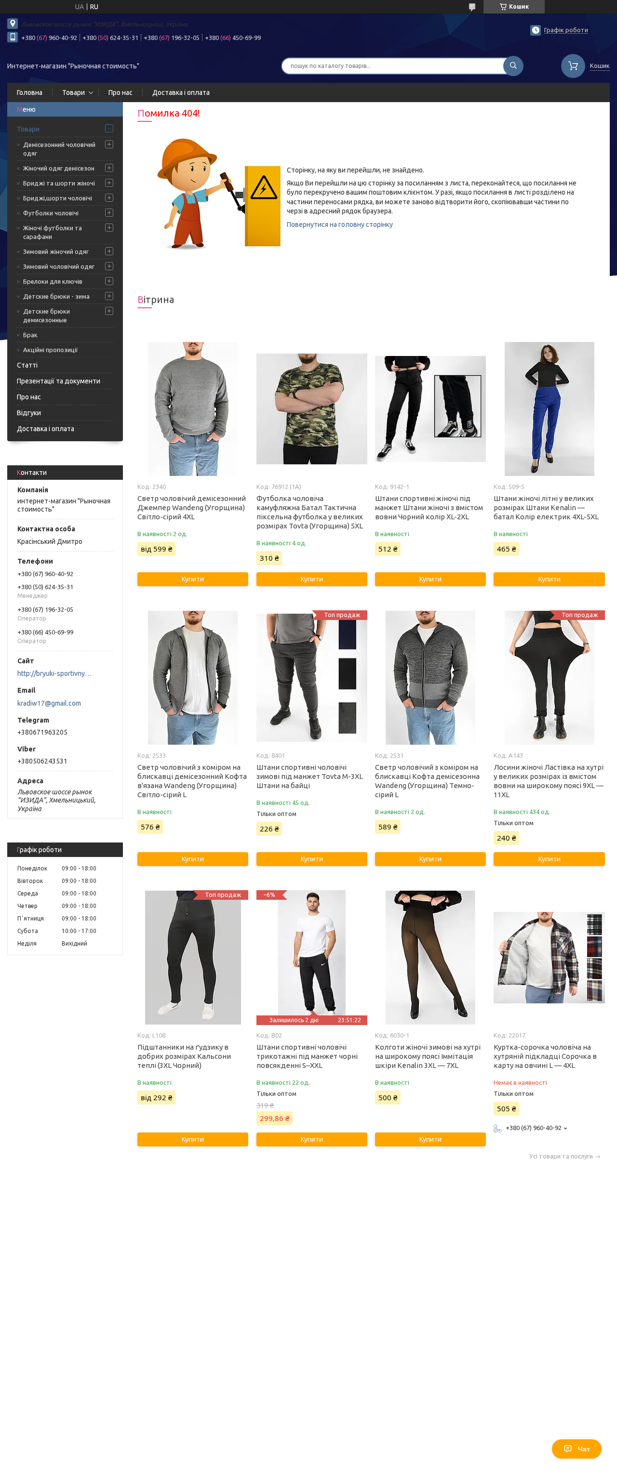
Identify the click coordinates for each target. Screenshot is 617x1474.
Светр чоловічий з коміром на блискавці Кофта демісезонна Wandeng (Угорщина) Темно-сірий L (427, 781)
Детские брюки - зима (56, 296)
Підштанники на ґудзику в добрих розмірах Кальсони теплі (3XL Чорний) (184, 1056)
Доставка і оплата (181, 92)
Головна (29, 92)
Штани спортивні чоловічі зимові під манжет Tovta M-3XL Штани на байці (309, 776)
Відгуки (29, 413)
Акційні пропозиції (50, 349)
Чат (584, 1449)
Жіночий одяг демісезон (58, 168)
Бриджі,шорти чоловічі (57, 198)
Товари (73, 92)
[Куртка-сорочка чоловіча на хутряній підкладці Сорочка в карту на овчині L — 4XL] (549, 957)
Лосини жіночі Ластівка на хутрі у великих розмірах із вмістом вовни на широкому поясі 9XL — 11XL (549, 781)
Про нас (120, 92)
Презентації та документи (58, 381)
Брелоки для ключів (52, 281)
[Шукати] (513, 66)
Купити (193, 579)
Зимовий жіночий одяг (56, 251)
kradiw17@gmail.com (49, 703)
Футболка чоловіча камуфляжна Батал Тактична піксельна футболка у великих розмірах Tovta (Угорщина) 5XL (309, 512)
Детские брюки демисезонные (46, 315)
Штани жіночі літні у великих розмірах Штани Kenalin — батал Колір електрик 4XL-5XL (546, 507)
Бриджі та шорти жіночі (59, 183)
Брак (30, 334)
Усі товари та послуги (561, 1156)
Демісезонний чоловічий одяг (59, 149)
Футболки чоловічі (51, 213)
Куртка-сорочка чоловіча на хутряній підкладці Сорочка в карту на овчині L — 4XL (545, 1056)
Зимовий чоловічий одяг (58, 266)
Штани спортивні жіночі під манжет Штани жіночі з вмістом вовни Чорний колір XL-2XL (429, 507)
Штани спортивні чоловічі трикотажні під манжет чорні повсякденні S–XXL (307, 1056)
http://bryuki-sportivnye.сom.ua (55, 673)
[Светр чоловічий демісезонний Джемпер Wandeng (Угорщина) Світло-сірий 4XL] (192, 409)
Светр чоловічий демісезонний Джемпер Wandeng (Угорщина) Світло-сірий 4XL (191, 507)
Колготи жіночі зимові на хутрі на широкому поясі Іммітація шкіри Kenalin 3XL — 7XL (428, 1056)
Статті (27, 365)
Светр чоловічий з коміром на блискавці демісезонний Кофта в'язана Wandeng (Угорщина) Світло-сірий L (192, 781)
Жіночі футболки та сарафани (52, 232)
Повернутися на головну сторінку (340, 224)
